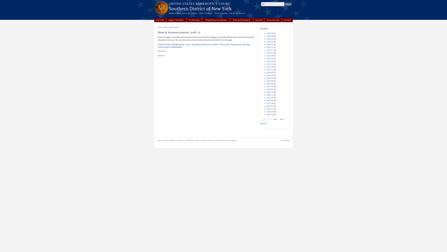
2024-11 (269, 69)
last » (282, 119)
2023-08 (269, 103)
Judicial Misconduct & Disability (226, 140)
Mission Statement (169, 140)
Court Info (160, 20)
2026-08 (269, 33)
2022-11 (269, 109)
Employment (190, 140)
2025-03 (269, 61)
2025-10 (269, 53)
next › (275, 119)
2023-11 (269, 95)
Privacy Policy (285, 140)
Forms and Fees (273, 20)
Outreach (287, 20)
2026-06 (269, 36)
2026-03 (269, 41)
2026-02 (269, 44)
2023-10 (269, 97)
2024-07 (269, 78)
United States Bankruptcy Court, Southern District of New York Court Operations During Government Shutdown (203, 46)
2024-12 (269, 67)
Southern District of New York (200, 9)
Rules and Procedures (241, 20)
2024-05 (269, 83)
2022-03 (269, 114)
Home (159, 27)
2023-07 (269, 106)
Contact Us (180, 140)
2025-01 (269, 64)
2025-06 (269, 58)
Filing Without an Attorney (215, 20)
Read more (161, 51)
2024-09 (269, 72)
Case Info (258, 20)
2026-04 (269, 39)
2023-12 (269, 92)
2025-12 (269, 47)
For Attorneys (194, 20)
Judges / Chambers (176, 20)
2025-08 (269, 55)
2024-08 (269, 75)
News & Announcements (171, 27)
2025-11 (269, 50)
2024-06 (269, 81)
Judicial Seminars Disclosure (205, 140)
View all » (161, 55)
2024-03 (269, 86)
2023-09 (269, 100)
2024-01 (269, 89)
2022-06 (269, 111)
